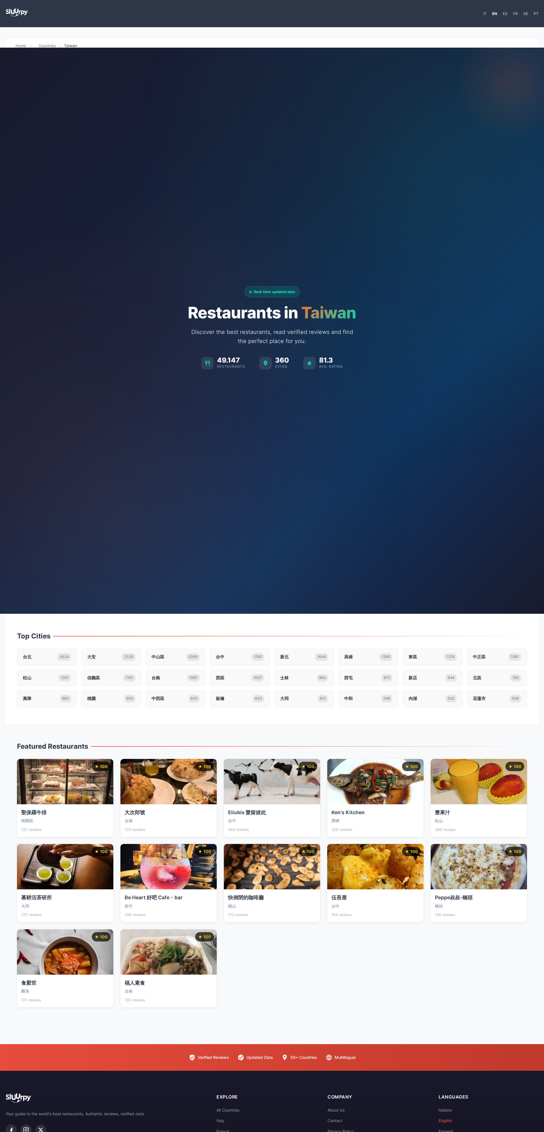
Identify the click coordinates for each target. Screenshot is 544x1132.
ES (505, 13)
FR (515, 13)
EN (494, 13)
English (445, 1120)
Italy (220, 1120)
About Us (336, 1110)
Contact (335, 1120)
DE (525, 13)
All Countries (227, 1110)
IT (484, 13)
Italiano (445, 1110)
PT (536, 13)
